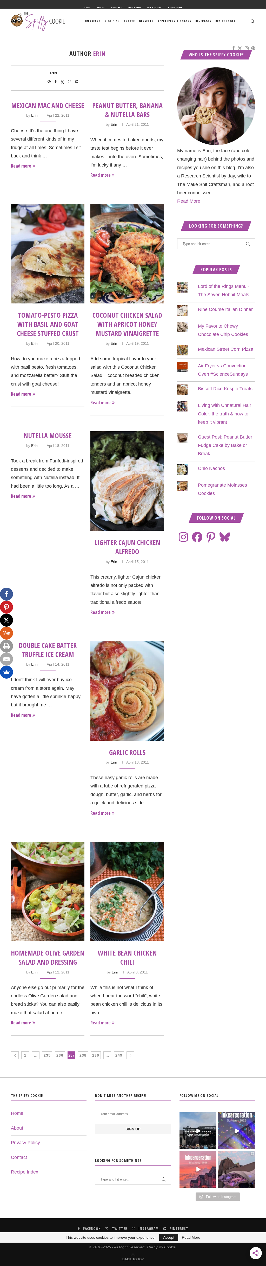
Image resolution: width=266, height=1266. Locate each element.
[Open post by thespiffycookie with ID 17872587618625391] (236, 1130)
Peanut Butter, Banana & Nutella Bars (127, 110)
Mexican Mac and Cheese (47, 105)
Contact (116, 8)
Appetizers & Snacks (174, 21)
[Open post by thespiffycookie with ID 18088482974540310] (198, 1130)
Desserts (146, 21)
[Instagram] (247, 48)
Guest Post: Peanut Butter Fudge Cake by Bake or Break (225, 445)
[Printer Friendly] (6, 646)
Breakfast (92, 21)
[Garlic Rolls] (127, 691)
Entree (129, 21)
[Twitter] (239, 48)
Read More (188, 201)
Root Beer (134, 8)
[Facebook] (233, 48)
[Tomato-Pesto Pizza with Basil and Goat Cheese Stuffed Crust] (47, 253)
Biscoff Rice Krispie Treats (225, 388)
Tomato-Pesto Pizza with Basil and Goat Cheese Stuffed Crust (48, 324)
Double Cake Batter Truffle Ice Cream (48, 650)
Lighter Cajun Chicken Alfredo (127, 547)
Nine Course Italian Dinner (225, 309)
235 (47, 1055)
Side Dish (112, 21)
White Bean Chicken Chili (127, 957)
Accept (168, 1237)
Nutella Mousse (48, 435)
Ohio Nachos (211, 468)
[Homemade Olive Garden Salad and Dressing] (47, 892)
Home (87, 8)
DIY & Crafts (154, 8)
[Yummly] (6, 633)
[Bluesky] (224, 537)
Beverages (203, 21)
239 (95, 1055)
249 (118, 1055)
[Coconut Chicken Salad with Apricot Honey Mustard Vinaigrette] (127, 253)
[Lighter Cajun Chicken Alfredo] (127, 481)
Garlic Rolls (127, 752)
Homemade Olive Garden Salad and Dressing (47, 957)
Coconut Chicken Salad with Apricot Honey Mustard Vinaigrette (127, 324)
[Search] (252, 21)
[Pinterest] (253, 48)
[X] (6, 620)
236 (59, 1055)
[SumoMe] (6, 672)
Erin (52, 73)
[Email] (6, 659)
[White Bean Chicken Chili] (127, 892)
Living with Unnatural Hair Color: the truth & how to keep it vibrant (224, 414)
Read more (21, 166)
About (101, 8)
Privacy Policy (25, 1142)
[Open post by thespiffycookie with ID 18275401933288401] (198, 1169)
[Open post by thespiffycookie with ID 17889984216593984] (236, 1169)
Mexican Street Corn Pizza (225, 349)
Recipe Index (175, 8)
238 (83, 1055)
